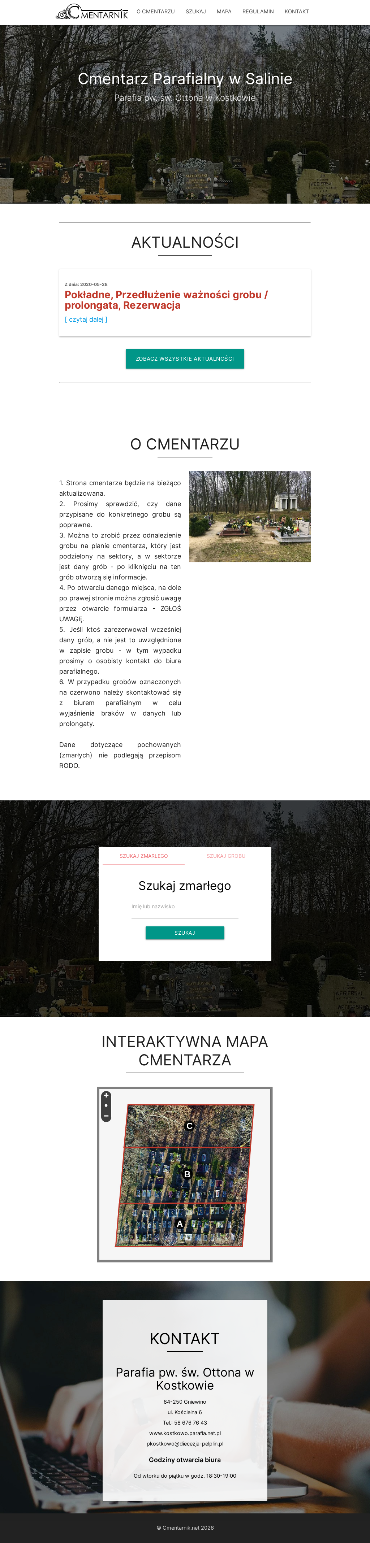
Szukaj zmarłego (144, 856)
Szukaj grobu (226, 856)
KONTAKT (297, 11)
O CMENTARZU (156, 11)
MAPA (224, 11)
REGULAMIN (258, 11)
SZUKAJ (196, 11)
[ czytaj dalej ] (86, 319)
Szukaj (185, 933)
